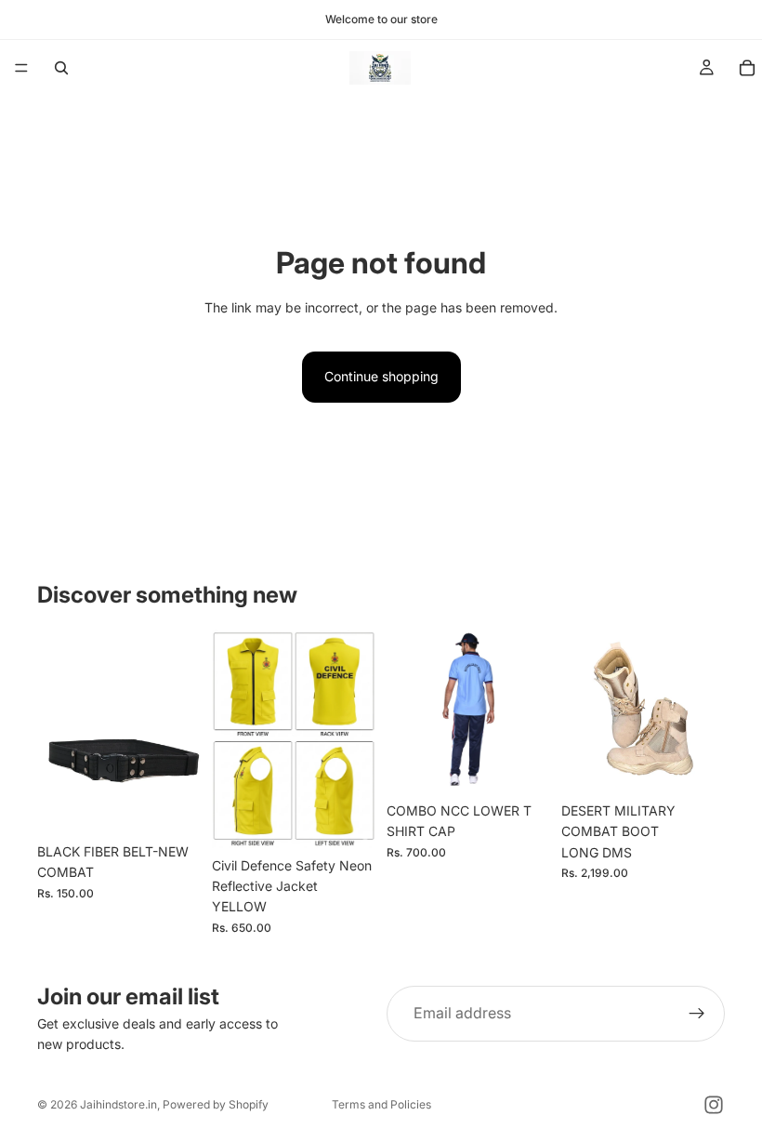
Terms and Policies (381, 1104)
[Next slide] (355, 738)
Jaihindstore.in (118, 1104)
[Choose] (346, 819)
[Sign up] (696, 1013)
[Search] (61, 67)
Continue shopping (381, 376)
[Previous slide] (232, 738)
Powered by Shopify (216, 1104)
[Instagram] (714, 1105)
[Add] (172, 805)
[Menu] (21, 67)
